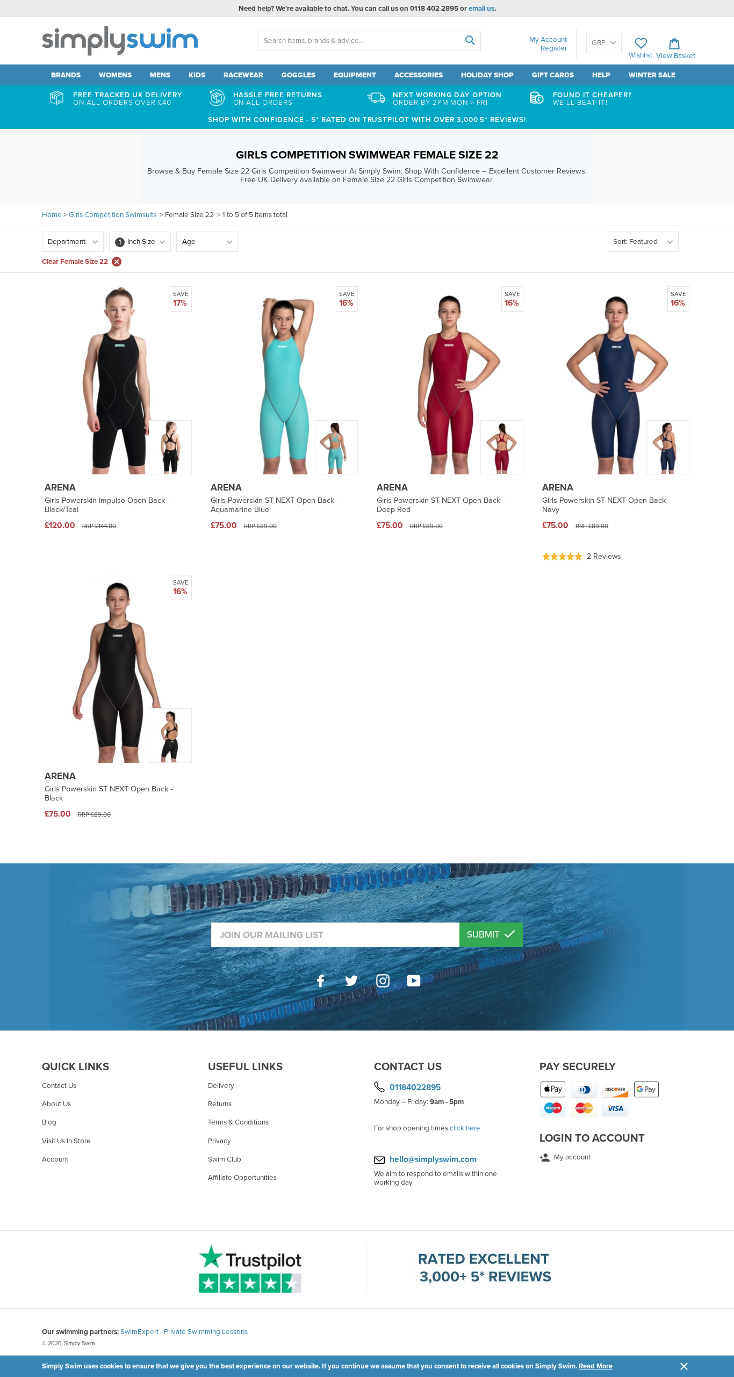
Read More (596, 1366)
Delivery (221, 1086)
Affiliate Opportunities (242, 1177)
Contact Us (59, 1086)
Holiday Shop (487, 75)
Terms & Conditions (238, 1122)
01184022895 (415, 1087)
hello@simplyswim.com (433, 1159)
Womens (115, 75)
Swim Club (224, 1159)
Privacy (219, 1141)
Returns (220, 1104)
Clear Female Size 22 (75, 261)
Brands (66, 75)
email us (481, 8)
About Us (56, 1104)
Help (601, 75)
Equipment (355, 75)
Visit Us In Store (66, 1141)
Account (55, 1159)
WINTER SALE (652, 75)
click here (465, 1128)
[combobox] (369, 41)
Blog (49, 1122)
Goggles (298, 75)
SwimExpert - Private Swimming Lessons (184, 1332)
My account (571, 1157)
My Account (548, 39)
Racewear (243, 75)
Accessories (418, 75)
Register (554, 48)
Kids (197, 75)
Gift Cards (553, 75)
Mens (160, 75)
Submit (484, 934)
